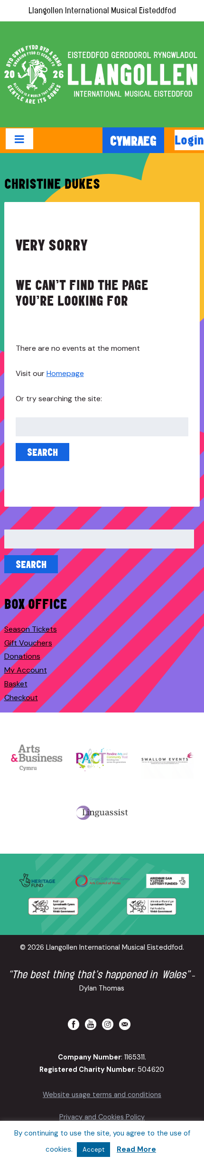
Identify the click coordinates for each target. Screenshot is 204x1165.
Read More (136, 1149)
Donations (22, 656)
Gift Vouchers (28, 643)
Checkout (21, 698)
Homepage (65, 373)
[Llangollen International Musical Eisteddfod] (102, 74)
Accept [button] (93, 1150)
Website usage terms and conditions (102, 1094)
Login (189, 140)
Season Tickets (30, 629)
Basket (16, 684)
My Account (25, 670)
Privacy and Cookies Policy (102, 1117)
